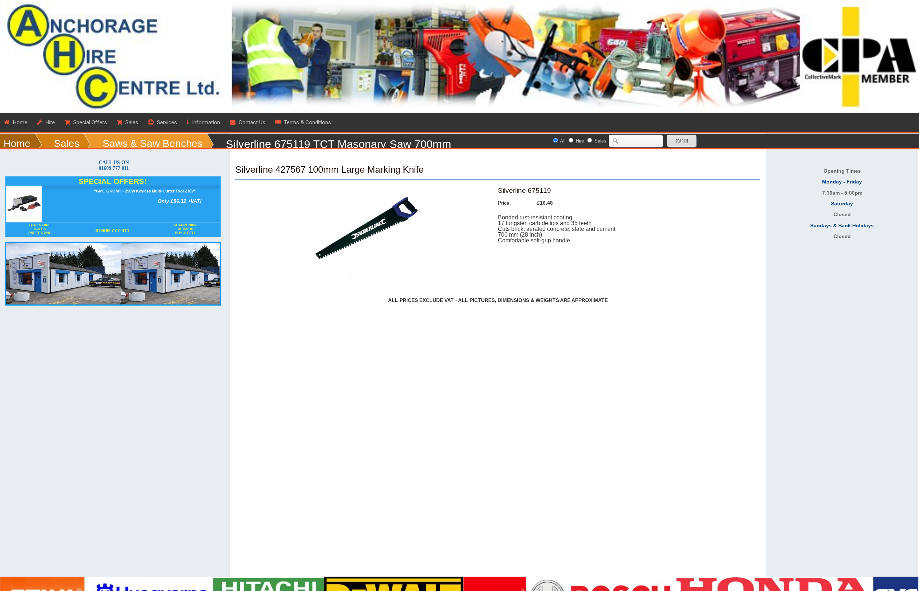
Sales (66, 143)
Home (17, 143)
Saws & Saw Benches (152, 143)
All (562, 141)
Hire (580, 141)
